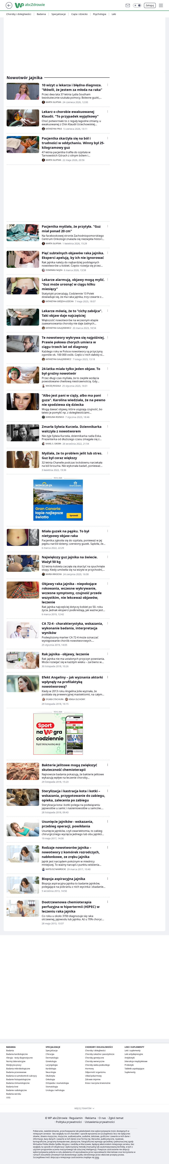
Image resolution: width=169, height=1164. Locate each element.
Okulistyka (50, 1075)
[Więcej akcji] (108, 85)
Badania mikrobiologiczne (18, 1068)
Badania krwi (12, 1086)
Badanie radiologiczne (16, 1090)
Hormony (89, 1068)
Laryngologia (52, 1065)
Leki (114, 14)
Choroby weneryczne (94, 1061)
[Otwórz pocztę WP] (127, 5)
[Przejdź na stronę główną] (9, 8)
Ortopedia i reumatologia (57, 1083)
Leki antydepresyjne (134, 1054)
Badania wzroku (13, 1094)
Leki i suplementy (132, 1050)
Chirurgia (50, 1054)
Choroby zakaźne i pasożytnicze (99, 1054)
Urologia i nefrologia (55, 1090)
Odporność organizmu (95, 1072)
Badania (41, 14)
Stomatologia (52, 1086)
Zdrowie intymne (93, 1079)
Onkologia (50, 1079)
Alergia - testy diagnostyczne (19, 1057)
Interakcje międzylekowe (136, 1061)
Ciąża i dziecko (79, 14)
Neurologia (51, 1072)
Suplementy (130, 1072)
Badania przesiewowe (16, 1072)
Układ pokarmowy (93, 1075)
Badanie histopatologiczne (18, 1079)
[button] (137, 5)
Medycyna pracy (13, 1065)
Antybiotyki (130, 1057)
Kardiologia (51, 1068)
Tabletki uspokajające (134, 1068)
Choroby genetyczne (94, 1057)
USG (8, 1097)
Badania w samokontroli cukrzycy (21, 1075)
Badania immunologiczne (18, 1083)
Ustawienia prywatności (99, 1122)
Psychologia (99, 14)
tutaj (97, 1157)
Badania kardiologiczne (17, 1054)
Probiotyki (129, 1065)
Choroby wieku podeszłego (97, 1065)
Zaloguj (150, 5)
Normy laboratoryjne (15, 1061)
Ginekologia (51, 1061)
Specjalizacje (58, 14)
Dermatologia (52, 1057)
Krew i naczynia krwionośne (97, 1083)
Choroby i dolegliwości (18, 14)
